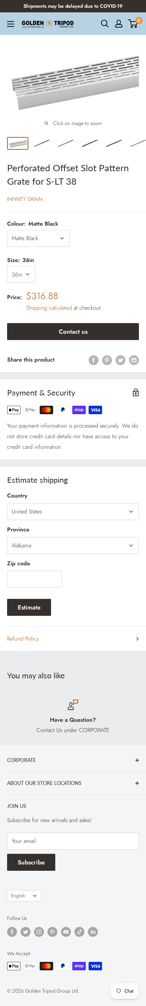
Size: (20, 260)
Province (18, 529)
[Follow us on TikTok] (79, 932)
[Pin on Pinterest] (107, 359)
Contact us (73, 331)
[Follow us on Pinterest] (52, 932)
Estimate (29, 607)
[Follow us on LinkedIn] (93, 932)
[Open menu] (10, 24)
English (18, 895)
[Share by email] (134, 359)
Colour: (32, 224)
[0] (133, 23)
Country (17, 496)
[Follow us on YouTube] (66, 932)
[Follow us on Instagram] (39, 932)
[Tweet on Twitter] (120, 359)
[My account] (118, 24)
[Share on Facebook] (94, 359)
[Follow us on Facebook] (12, 932)
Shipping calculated (49, 308)
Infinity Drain (25, 199)
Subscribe (31, 862)
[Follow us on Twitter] (25, 932)
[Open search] (105, 24)
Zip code (18, 563)
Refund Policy (23, 639)
